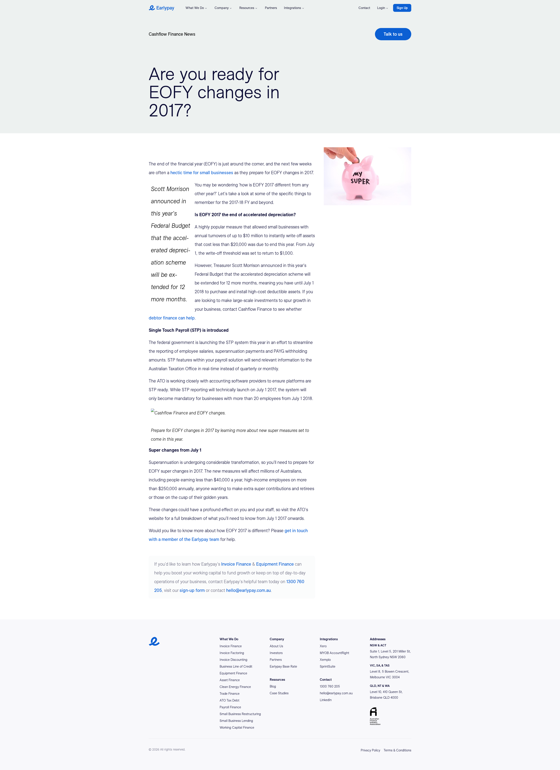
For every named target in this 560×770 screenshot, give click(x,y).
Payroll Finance (230, 707)
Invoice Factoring (232, 653)
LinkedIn (326, 700)
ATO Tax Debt (229, 700)
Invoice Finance (236, 564)
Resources (246, 8)
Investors (276, 653)
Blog (273, 686)
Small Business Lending (236, 721)
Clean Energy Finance (235, 687)
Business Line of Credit (236, 666)
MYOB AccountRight (334, 653)
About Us (276, 646)
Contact (364, 8)
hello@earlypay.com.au (248, 590)
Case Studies (279, 693)
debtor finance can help (172, 318)
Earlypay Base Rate (283, 666)
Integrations (292, 8)
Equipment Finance (275, 564)
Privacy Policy (370, 750)
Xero (323, 646)
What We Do (195, 8)
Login (381, 8)
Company (222, 8)
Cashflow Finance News (172, 34)
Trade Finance (230, 693)
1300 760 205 (330, 686)
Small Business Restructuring (240, 714)
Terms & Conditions (397, 750)
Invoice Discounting (233, 659)
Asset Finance (230, 680)
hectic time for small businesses (201, 172)
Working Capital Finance (237, 727)
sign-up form (192, 590)
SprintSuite (327, 666)
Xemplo (325, 659)
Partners (271, 8)
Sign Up (402, 8)
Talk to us (393, 34)
